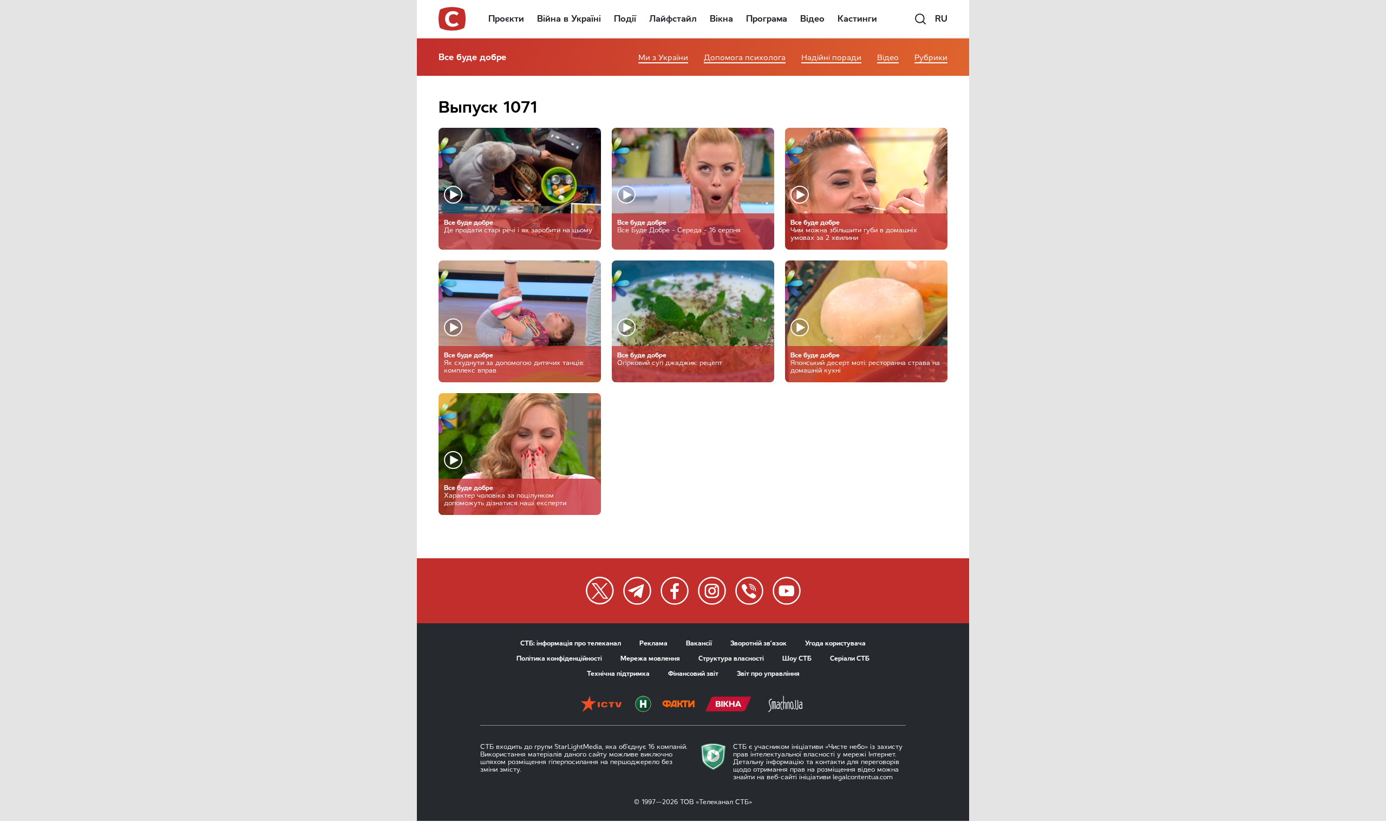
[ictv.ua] (601, 705)
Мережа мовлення (650, 658)
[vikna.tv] (728, 705)
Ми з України (663, 57)
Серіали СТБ (849, 658)
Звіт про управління (768, 673)
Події (625, 19)
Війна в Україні (569, 19)
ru (941, 19)
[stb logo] (453, 19)
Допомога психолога (745, 57)
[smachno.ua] (785, 705)
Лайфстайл (673, 19)
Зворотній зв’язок (758, 643)
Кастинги (857, 19)
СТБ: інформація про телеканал (570, 643)
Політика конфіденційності (559, 658)
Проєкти (506, 19)
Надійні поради (831, 57)
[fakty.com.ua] (678, 705)
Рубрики (930, 57)
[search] (920, 19)
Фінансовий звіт (693, 673)
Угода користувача (835, 643)
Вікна (721, 19)
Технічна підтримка (618, 673)
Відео (812, 19)
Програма (766, 19)
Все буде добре (472, 57)
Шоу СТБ (797, 658)
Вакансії (699, 643)
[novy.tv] (643, 705)
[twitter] (600, 591)
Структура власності (731, 658)
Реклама (653, 643)
